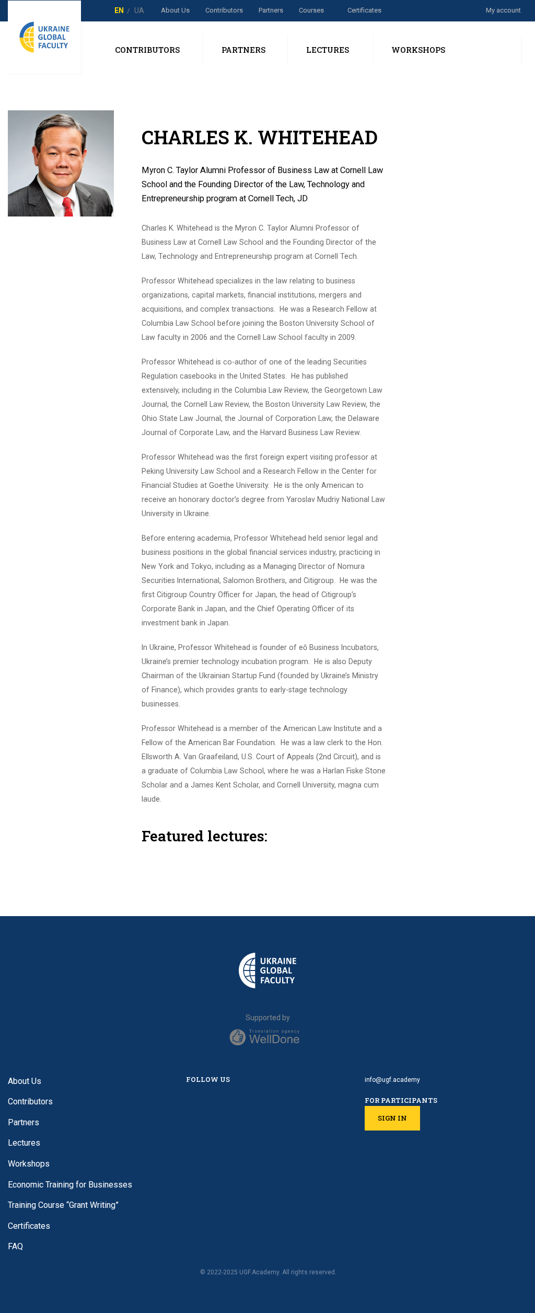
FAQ (15, 1246)
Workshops (29, 1164)
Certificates (364, 10)
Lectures (24, 1143)
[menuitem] (119, 10)
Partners (271, 10)
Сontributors (224, 10)
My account (503, 10)
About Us (175, 10)
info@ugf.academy (392, 1079)
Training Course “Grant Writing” (63, 1205)
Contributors (30, 1101)
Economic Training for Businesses (70, 1185)
